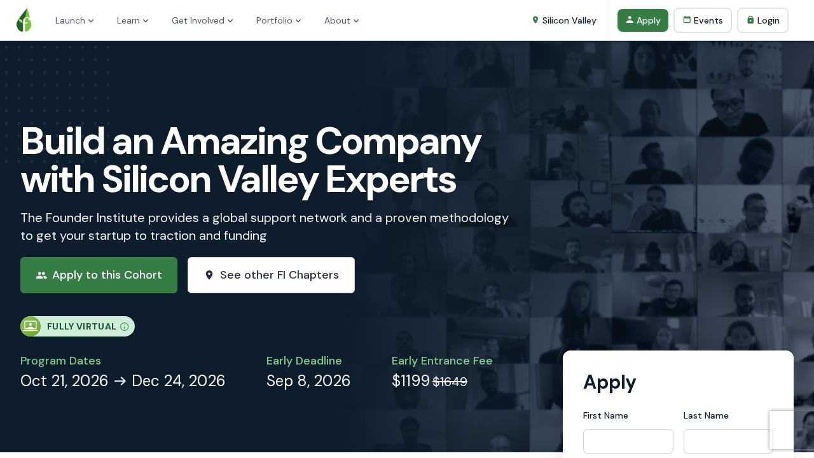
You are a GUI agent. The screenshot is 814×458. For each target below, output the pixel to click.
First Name (605, 415)
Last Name (706, 415)
